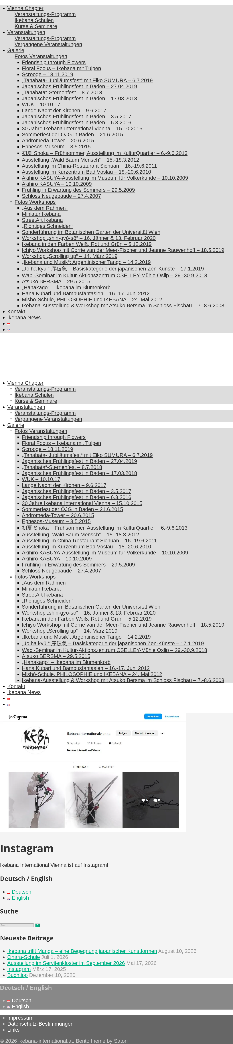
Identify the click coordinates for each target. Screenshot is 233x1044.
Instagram (19, 969)
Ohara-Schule (23, 957)
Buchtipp (17, 975)
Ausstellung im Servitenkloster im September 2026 (66, 963)
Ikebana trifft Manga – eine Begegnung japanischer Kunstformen (82, 951)
